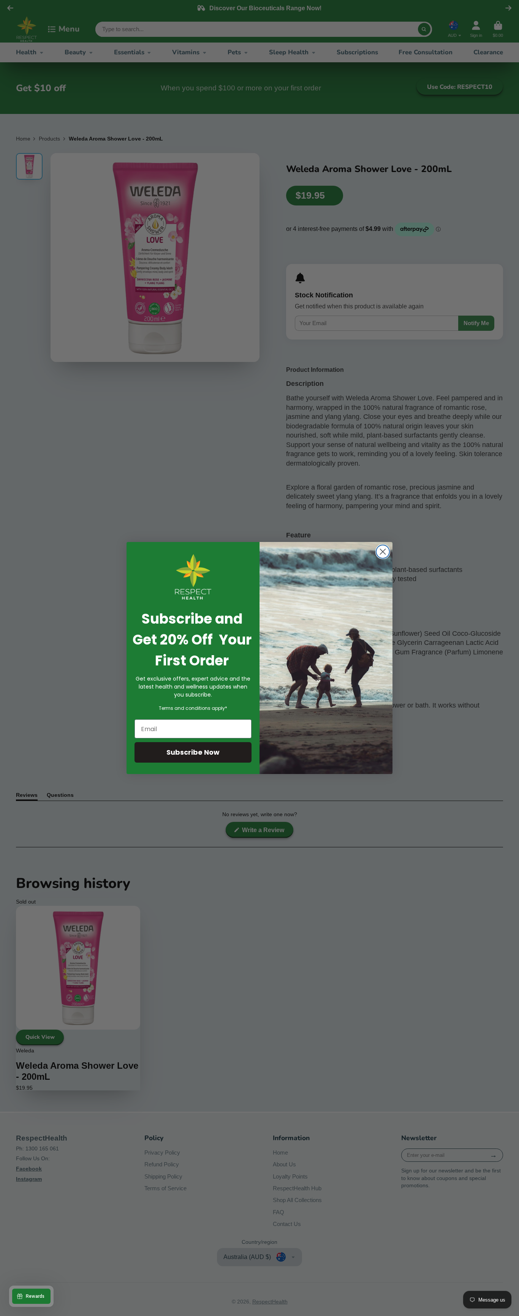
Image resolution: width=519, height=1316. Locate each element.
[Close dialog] (382, 551)
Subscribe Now (193, 752)
